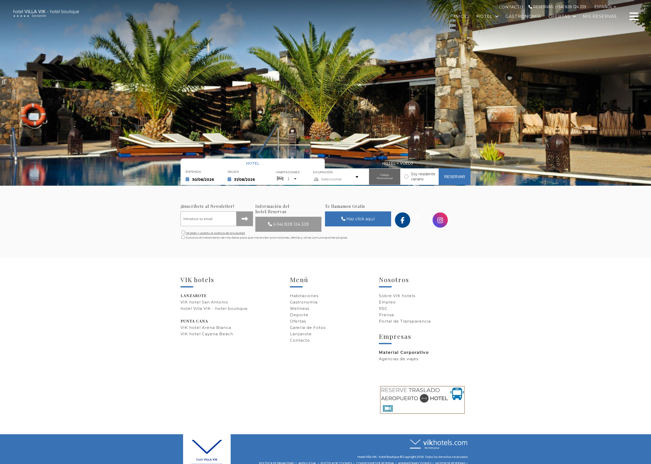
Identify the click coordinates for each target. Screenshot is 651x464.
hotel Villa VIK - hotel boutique (214, 308)
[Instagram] (440, 220)
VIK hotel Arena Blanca (206, 327)
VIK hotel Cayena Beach (207, 333)
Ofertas (298, 321)
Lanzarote (301, 333)
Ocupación (323, 172)
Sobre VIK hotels (397, 295)
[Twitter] (421, 220)
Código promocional (385, 176)
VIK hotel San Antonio (204, 302)
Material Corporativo (404, 352)
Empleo (387, 302)
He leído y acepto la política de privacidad (215, 233)
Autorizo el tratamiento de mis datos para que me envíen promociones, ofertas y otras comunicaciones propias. (220, 237)
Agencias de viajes (398, 358)
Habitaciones (288, 172)
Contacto (300, 340)
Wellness (299, 308)
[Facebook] (402, 220)
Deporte (299, 314)
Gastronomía (304, 302)
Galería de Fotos (308, 327)
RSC (383, 308)
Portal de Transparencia (405, 321)
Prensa (386, 314)
